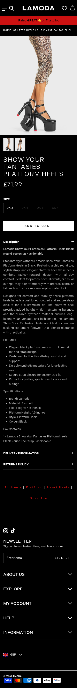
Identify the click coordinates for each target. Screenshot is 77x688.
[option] (38, 85)
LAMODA (16, 676)
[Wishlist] (63, 8)
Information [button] (18, 632)
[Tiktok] (13, 530)
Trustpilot (52, 20)
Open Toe (38, 498)
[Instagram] (5, 530)
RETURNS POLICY (16, 464)
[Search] (13, 8)
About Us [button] (14, 574)
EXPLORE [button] (13, 589)
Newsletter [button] (17, 541)
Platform (34, 487)
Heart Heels (58, 487)
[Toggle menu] (4, 8)
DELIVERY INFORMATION (21, 453)
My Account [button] (17, 603)
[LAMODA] (38, 8)
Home (7, 30)
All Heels (13, 487)
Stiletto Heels (24, 30)
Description (11, 242)
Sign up (63, 558)
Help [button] (8, 618)
